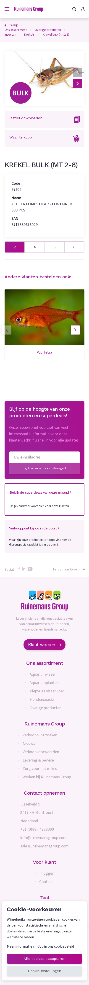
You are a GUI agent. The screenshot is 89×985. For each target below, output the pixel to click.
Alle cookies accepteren (44, 958)
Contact (46, 882)
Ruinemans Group (44, 724)
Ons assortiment (44, 663)
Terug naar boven (66, 569)
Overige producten (45, 708)
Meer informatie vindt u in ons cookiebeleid (40, 946)
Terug (13, 25)
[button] (72, 58)
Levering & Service (38, 760)
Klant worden (41, 644)
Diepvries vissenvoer (47, 691)
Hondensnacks (42, 699)
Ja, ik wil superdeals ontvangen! (44, 468)
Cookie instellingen (44, 971)
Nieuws (29, 743)
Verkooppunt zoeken (40, 735)
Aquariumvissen (43, 674)
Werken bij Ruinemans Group (47, 777)
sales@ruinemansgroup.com (44, 846)
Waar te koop (20, 137)
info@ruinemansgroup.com (43, 838)
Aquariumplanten (44, 683)
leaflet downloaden (25, 118)
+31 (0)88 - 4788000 (37, 829)
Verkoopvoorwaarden (41, 752)
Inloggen (46, 873)
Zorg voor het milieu (40, 769)
